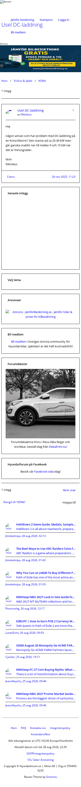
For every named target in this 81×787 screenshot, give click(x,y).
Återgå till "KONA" (14, 502)
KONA (42, 81)
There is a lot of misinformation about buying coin (46, 674)
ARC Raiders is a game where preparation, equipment (46, 553)
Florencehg (12, 608)
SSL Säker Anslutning (40, 760)
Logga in (63, 20)
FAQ (23, 728)
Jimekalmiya (12, 536)
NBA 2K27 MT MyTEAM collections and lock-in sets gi (46, 601)
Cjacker (10, 657)
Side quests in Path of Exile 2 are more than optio (46, 626)
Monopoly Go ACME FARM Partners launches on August (46, 650)
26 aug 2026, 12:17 (33, 608)
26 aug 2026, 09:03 (32, 633)
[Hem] (15, 6)
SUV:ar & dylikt (23, 81)
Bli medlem (18, 32)
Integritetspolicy (60, 728)
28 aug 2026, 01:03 (34, 584)
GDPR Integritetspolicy (40, 753)
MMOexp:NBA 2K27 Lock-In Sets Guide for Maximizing (46, 597)
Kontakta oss (38, 728)
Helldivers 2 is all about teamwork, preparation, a (46, 529)
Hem (4, 81)
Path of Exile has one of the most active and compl (46, 577)
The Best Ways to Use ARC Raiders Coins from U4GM (46, 549)
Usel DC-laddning (30, 110)
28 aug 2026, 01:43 (34, 560)
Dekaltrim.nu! (58, 447)
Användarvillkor (40, 734)
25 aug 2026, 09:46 (34, 681)
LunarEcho (12, 633)
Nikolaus (26, 114)
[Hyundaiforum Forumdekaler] (40, 437)
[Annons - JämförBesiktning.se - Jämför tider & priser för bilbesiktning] (40, 317)
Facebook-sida (44, 471)
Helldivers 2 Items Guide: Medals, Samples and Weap (46, 524)
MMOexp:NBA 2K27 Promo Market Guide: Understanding (46, 694)
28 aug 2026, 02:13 (34, 536)
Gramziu (51, 777)
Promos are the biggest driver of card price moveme (46, 698)
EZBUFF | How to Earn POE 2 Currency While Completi (46, 621)
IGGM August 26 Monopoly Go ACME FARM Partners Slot (46, 645)
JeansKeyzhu (13, 681)
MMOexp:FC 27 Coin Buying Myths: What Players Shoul (46, 670)
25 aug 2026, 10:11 (28, 657)
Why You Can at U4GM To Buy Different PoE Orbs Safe (46, 573)
